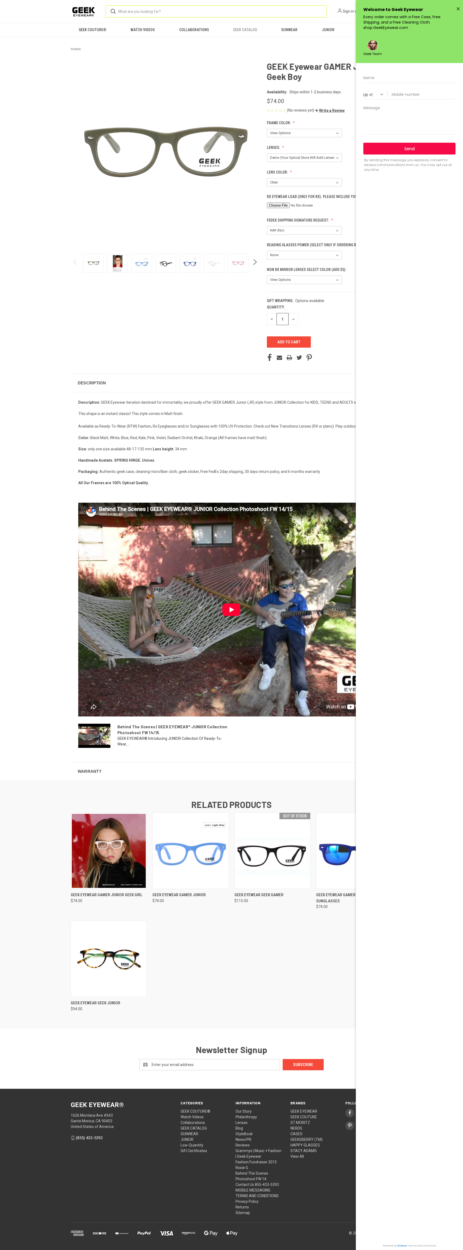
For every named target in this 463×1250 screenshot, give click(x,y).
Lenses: (274, 147)
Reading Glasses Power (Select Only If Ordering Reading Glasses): (327, 245)
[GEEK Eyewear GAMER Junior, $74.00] (190, 851)
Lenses (242, 1122)
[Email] (279, 357)
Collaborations (194, 30)
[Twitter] (299, 357)
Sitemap (243, 1213)
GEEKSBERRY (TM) (306, 1139)
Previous (75, 263)
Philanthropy (246, 1117)
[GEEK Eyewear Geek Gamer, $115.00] (272, 851)
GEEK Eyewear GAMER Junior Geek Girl (107, 894)
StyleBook (244, 1134)
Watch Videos (142, 30)
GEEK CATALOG (245, 30)
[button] (330, 110)
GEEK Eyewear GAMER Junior (179, 894)
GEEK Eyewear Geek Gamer (258, 894)
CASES (296, 1134)
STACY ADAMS (303, 1151)
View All (297, 1156)
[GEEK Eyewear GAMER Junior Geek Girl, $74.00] (109, 851)
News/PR (243, 1139)
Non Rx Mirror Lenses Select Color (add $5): (307, 269)
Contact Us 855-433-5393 (257, 1184)
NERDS (296, 1128)
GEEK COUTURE (303, 1117)
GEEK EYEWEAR (303, 1111)
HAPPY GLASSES (305, 1145)
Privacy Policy (247, 1201)
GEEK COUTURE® (92, 30)
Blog (239, 1128)
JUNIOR (328, 30)
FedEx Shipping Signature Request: (298, 220)
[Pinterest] (309, 357)
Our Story (244, 1111)
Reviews (243, 1145)
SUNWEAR (289, 30)
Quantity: (276, 307)
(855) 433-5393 (89, 1137)
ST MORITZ (300, 1122)
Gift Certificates (194, 1151)
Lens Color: (278, 172)
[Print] (289, 357)
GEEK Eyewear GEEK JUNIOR (95, 1003)
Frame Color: (279, 123)
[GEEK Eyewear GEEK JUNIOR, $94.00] (109, 959)
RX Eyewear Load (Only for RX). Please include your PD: (317, 196)
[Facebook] (269, 357)
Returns (242, 1207)
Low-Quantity (192, 1145)
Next (254, 263)
